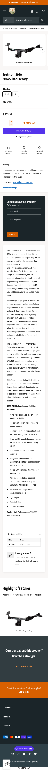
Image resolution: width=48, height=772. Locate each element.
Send (11, 234)
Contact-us (24, 690)
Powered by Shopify (32, 762)
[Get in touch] (37, 11)
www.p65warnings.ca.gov (22, 182)
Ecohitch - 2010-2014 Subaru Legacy (31, 28)
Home (7, 28)
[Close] (7, 762)
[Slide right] (43, 50)
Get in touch (22, 666)
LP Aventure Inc (20, 762)
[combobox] (30, 20)
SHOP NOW (35, 2)
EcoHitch (14, 28)
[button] (4, 11)
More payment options (24, 137)
